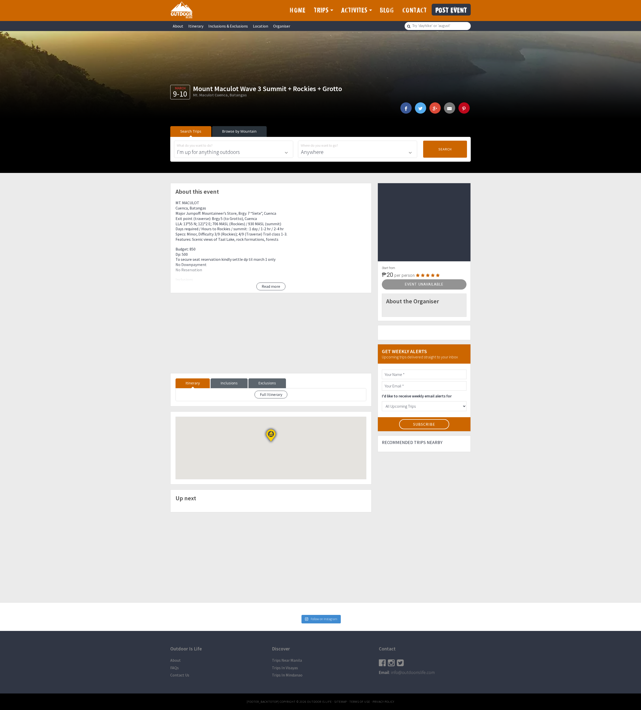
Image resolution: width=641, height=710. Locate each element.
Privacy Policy (383, 701)
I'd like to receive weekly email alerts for (417, 395)
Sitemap (340, 701)
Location (260, 26)
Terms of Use (359, 701)
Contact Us (179, 674)
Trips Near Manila (287, 660)
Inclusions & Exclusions (228, 26)
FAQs (174, 667)
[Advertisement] (271, 333)
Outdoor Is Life (181, 9)
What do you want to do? (195, 145)
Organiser (281, 26)
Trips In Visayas (285, 667)
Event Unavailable (424, 284)
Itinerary (195, 26)
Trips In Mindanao (287, 674)
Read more (271, 286)
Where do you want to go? (319, 145)
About (178, 26)
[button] (270, 435)
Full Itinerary (271, 394)
